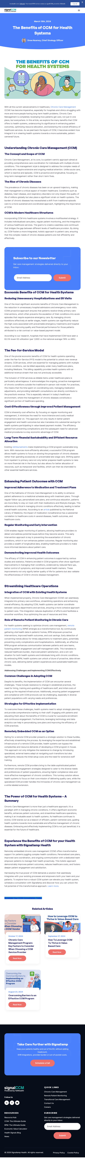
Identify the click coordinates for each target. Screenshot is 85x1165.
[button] (23, 898)
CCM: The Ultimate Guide (15, 1121)
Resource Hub (10, 1117)
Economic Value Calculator (15, 1129)
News (6, 1136)
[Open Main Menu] (79, 10)
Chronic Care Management (55, 1092)
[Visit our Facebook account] (12, 1103)
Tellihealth (22, 4)
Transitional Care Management (57, 1099)
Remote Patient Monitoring (55, 1095)
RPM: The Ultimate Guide (14, 1125)
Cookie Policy (73, 1153)
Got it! (75, 4)
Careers (47, 1107)
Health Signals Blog (12, 1133)
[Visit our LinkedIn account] (6, 1103)
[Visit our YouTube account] (17, 1103)
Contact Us (49, 1103)
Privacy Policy (59, 1153)
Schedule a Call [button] (42, 1063)
